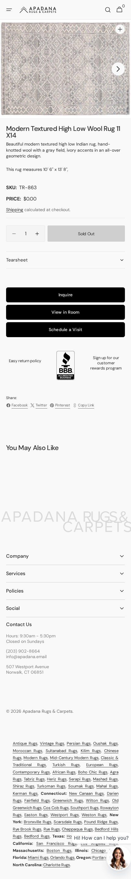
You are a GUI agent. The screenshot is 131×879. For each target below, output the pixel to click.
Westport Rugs (65, 814)
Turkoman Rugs (51, 786)
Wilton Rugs (97, 800)
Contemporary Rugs (31, 772)
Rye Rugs (52, 829)
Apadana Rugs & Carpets (48, 711)
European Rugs (102, 764)
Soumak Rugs (81, 786)
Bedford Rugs (37, 836)
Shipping (14, 209)
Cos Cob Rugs (56, 807)
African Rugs (64, 772)
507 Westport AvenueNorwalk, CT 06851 (27, 669)
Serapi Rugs (80, 779)
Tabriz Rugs (34, 779)
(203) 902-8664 (23, 651)
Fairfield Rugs (37, 800)
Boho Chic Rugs (93, 772)
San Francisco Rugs (56, 843)
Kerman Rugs (25, 793)
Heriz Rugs (56, 779)
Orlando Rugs (62, 857)
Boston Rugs (59, 850)
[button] (9, 9)
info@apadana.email (26, 656)
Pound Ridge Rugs (101, 821)
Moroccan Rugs (28, 750)
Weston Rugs (94, 814)
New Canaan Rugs (86, 793)
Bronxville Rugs (37, 821)
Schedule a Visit (65, 329)
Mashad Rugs (105, 779)
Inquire (65, 294)
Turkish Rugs (66, 764)
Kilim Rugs (91, 750)
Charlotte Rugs (56, 864)
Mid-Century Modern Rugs (74, 757)
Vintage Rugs (52, 743)
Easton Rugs (36, 814)
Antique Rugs (25, 743)
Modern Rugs (35, 757)
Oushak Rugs (105, 743)
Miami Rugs (38, 857)
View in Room (65, 312)
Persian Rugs (79, 743)
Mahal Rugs (107, 786)
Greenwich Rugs (68, 800)
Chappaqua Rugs (77, 829)
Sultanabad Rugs (62, 750)
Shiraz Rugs (23, 786)
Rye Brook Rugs (27, 829)
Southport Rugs (84, 807)
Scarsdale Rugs (68, 821)
